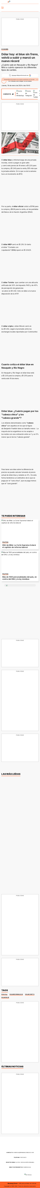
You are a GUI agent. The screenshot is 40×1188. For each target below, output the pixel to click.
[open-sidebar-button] (2, 7)
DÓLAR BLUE (5, 997)
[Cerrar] (37, 79)
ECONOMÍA (4, 49)
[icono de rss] (37, 2)
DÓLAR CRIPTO (29, 994)
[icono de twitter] (31, 2)
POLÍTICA (5, 542)
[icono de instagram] (34, 2)
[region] (20, 32)
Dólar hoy (4, 994)
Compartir (7, 94)
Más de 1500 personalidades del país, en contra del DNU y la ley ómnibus (19, 578)
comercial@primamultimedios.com (20, 1152)
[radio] (3, 2)
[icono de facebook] (27, 2)
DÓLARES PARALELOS (16, 994)
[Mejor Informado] (20, 8)
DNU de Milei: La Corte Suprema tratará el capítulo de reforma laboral (19, 546)
